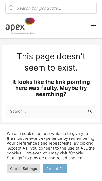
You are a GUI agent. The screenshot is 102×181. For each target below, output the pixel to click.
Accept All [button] (54, 168)
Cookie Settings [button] (23, 168)
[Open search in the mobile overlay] (51, 8)
